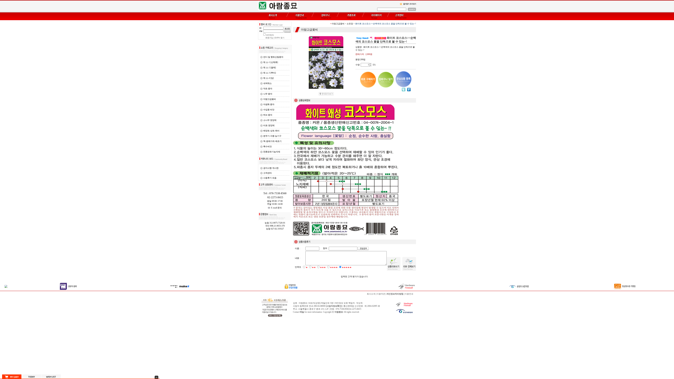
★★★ (323, 267)
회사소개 (371, 294)
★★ (314, 267)
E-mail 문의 (276, 208)
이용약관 (381, 294)
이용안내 (409, 294)
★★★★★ (347, 267)
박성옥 (359, 303)
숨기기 (156, 377)
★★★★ (334, 267)
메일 (302, 312)
